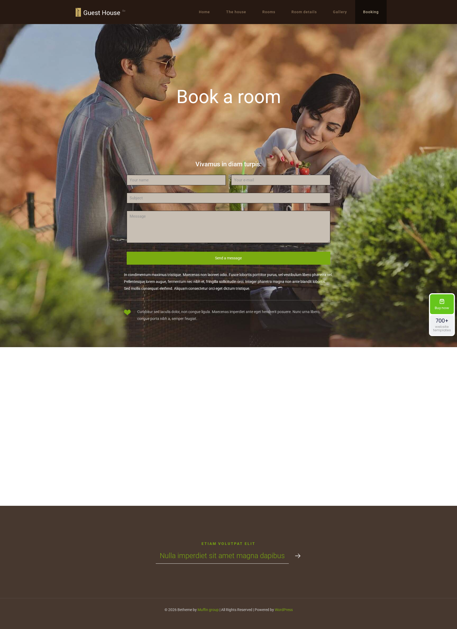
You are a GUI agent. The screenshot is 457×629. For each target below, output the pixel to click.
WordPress (284, 610)
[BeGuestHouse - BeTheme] (100, 12)
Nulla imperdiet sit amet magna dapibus (222, 556)
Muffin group (208, 610)
